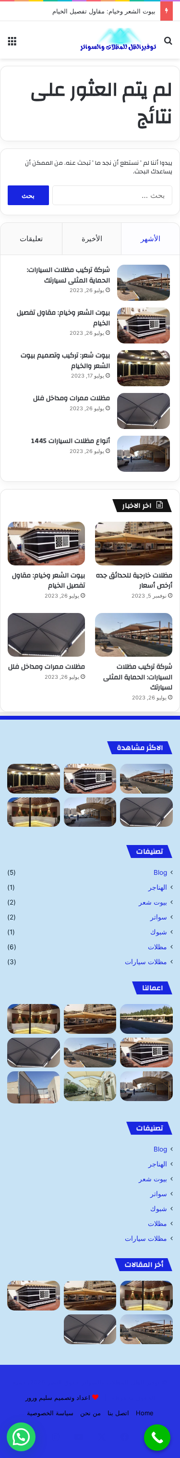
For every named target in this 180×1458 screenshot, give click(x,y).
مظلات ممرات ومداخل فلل (71, 398)
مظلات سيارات (146, 962)
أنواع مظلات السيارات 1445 (70, 441)
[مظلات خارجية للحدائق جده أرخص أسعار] (133, 543)
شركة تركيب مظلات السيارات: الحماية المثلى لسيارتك (68, 275)
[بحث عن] (168, 43)
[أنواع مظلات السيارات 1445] (143, 454)
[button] (21, 1436)
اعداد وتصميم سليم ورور (57, 1397)
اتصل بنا (118, 1413)
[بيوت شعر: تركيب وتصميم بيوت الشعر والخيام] (143, 368)
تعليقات (31, 238)
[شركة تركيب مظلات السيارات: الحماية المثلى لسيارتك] (143, 283)
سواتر (158, 917)
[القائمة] (12, 43)
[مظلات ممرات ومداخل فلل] (143, 411)
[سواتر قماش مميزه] (33, 1087)
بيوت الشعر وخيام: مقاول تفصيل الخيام (104, 11)
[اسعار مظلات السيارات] (90, 1086)
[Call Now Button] (157, 1437)
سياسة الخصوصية (50, 1413)
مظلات (157, 947)
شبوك (158, 932)
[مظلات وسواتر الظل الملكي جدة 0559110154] (117, 40)
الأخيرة (92, 238)
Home (145, 1413)
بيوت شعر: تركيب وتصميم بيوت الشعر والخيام (65, 360)
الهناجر (157, 887)
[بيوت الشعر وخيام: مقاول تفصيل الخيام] (143, 325)
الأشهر (150, 238)
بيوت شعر (153, 902)
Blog (160, 872)
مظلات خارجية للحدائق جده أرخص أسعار (134, 580)
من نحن (90, 1413)
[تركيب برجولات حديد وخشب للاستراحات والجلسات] (33, 812)
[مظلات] (146, 1019)
